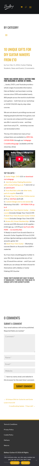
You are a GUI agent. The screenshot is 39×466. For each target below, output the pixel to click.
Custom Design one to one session (18, 202)
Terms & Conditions (10, 424)
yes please (15, 463)
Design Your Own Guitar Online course (20, 196)
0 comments (29, 68)
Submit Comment (24, 386)
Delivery (7, 440)
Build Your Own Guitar (15, 244)
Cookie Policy (8, 435)
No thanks (25, 463)
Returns (6, 445)
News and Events (17, 68)
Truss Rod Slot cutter (13, 190)
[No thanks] (36, 460)
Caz (7, 65)
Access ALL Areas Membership (17, 221)
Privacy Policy (9, 429)
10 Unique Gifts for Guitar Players (19, 281)
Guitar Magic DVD (13, 176)
